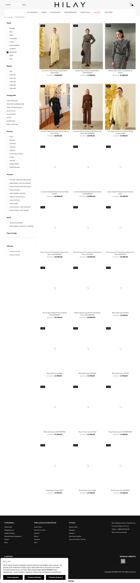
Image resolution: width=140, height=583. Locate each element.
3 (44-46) (13, 81)
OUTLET (97, 12)
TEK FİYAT (108, 12)
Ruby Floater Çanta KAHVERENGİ (120, 432)
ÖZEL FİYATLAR (12, 124)
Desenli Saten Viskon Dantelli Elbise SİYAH (120, 72)
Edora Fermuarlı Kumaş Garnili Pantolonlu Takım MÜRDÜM (120, 253)
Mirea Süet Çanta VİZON (120, 373)
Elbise (36, 536)
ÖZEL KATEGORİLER (14, 107)
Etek (35, 542)
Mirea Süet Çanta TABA (55, 373)
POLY (11, 137)
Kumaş (10, 131)
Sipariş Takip (73, 527)
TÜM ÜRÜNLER (70, 12)
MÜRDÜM (13, 52)
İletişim (6, 539)
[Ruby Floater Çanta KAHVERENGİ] (120, 407)
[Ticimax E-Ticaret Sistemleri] (70, 581)
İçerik (9, 217)
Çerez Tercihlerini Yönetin (77, 539)
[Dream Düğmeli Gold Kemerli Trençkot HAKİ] (120, 167)
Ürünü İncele (57, 50)
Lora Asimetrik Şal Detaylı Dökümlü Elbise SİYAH (55, 193)
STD (11, 71)
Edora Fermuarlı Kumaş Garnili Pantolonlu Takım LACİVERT (87, 253)
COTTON (13, 143)
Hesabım (72, 530)
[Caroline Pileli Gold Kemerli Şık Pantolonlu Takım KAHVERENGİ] (87, 107)
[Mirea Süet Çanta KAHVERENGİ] (54, 407)
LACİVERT (13, 38)
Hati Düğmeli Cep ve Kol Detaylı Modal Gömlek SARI (120, 132)
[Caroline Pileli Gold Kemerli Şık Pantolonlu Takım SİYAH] (54, 107)
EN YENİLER (32, 12)
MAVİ (11, 35)
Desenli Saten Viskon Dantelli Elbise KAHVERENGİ (87, 72)
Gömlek (36, 533)
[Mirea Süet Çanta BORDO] (87, 349)
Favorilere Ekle (52, 50)
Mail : (119, 532)
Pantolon (37, 539)
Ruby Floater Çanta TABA (87, 490)
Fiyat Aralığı (12, 233)
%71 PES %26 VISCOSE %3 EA (20, 180)
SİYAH (12, 42)
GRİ (11, 59)
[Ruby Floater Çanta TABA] (87, 466)
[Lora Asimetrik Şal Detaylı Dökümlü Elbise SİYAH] (54, 167)
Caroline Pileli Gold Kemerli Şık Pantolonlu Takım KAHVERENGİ (88, 132)
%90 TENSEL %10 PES (17, 193)
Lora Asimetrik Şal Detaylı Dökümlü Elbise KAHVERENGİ (87, 193)
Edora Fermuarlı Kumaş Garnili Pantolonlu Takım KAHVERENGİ (55, 253)
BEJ (11, 32)
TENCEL (12, 150)
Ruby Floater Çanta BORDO (120, 490)
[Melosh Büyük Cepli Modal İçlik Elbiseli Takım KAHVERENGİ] (87, 288)
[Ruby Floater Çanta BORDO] (120, 466)
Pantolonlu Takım (40, 530)
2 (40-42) (13, 78)
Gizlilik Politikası (9, 533)
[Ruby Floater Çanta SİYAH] (87, 407)
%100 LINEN (14, 203)
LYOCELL (13, 147)
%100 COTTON (15, 200)
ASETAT (12, 160)
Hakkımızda (8, 527)
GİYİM (43, 12)
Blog (6, 542)
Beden (9, 66)
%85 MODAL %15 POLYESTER (20, 183)
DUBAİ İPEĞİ (14, 164)
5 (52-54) (13, 88)
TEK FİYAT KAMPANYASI (15, 104)
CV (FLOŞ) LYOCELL (17, 154)
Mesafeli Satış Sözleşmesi (12, 536)
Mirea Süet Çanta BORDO (87, 373)
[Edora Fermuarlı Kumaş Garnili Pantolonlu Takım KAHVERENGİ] (54, 228)
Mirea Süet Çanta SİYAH (120, 313)
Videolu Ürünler (15, 255)
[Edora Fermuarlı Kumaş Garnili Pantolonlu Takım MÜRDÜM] (120, 228)
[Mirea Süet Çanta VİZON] (120, 349)
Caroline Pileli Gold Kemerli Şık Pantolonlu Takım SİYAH (55, 132)
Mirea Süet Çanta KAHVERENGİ (55, 432)
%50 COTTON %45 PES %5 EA (20, 186)
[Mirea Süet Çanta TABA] (54, 349)
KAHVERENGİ (15, 45)
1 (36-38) (12, 75)
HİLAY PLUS (85, 12)
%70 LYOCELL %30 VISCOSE (20, 207)
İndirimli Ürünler (15, 251)
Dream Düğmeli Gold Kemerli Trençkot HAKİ (120, 193)
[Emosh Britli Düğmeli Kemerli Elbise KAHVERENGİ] (54, 288)
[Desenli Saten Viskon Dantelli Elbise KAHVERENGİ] (87, 46)
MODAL (12, 140)
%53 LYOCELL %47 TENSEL (19, 210)
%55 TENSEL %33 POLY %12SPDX (21, 226)
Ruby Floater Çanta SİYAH (87, 432)
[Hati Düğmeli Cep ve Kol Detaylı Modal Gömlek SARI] (120, 107)
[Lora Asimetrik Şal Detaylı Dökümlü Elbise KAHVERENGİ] (87, 167)
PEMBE (12, 28)
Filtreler (10, 246)
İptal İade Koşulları (75, 536)
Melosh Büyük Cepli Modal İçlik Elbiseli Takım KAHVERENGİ (87, 314)
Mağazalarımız (9, 530)
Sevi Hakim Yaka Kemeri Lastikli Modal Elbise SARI (54, 72)
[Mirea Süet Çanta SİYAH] (120, 288)
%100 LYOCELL (15, 190)
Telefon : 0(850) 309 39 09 (120, 529)
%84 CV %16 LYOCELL (17, 197)
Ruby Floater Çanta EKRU (54, 490)
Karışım (10, 174)
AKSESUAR (55, 12)
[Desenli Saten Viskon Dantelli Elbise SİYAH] (120, 46)
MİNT (11, 55)
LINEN (12, 157)
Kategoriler (11, 95)
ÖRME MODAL (15, 167)
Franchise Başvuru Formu (120, 526)
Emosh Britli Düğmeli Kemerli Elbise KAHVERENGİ (55, 314)
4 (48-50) (13, 85)
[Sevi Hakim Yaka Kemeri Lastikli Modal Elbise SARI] (54, 46)
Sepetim (72, 533)
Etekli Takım (38, 527)
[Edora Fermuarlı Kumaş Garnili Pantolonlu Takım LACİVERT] (87, 228)
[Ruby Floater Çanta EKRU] (54, 466)
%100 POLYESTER (16, 223)
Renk (9, 23)
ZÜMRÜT (13, 49)
